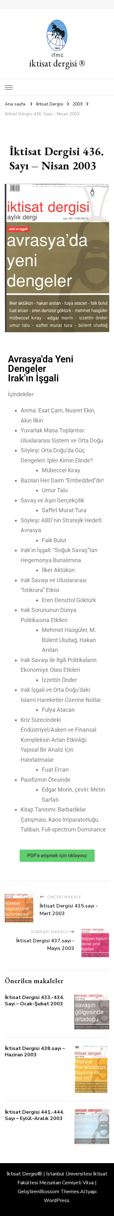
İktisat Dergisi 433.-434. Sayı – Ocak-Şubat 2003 (34, 1000)
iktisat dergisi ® (57, 63)
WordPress (56, 1200)
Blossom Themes (59, 1191)
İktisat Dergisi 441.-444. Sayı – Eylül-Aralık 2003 (34, 1115)
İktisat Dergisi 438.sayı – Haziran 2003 (35, 1051)
